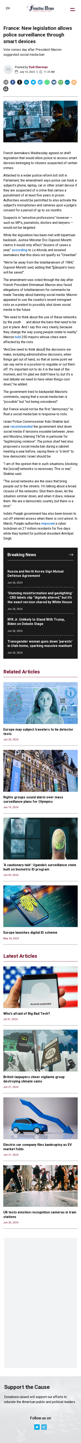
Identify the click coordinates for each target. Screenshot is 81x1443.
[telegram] (40, 82)
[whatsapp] (47, 82)
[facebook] (12, 82)
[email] (6, 82)
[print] (5, 88)
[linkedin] (26, 82)
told (18, 337)
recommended (21, 427)
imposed (48, 523)
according (19, 250)
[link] (40, 8)
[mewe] (67, 82)
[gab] (60, 82)
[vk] (53, 82)
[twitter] (33, 82)
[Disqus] (40, 1303)
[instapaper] (19, 82)
